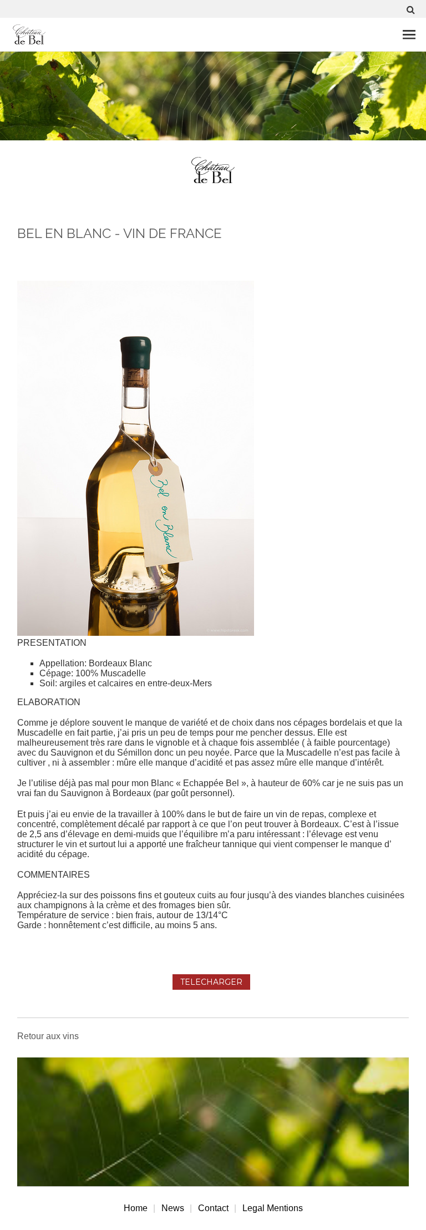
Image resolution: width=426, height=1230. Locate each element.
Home (136, 1208)
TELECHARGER (211, 982)
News (172, 1208)
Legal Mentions (272, 1208)
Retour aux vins (48, 1036)
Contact (213, 1208)
